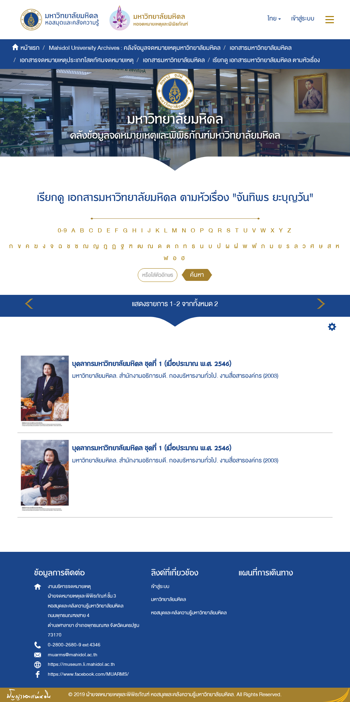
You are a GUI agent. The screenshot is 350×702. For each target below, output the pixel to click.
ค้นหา (197, 275)
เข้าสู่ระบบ (160, 586)
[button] (274, 19)
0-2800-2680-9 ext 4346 (74, 645)
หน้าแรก (30, 48)
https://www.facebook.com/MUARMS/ (88, 674)
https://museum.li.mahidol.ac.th (81, 664)
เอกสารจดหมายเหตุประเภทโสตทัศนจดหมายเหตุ (77, 60)
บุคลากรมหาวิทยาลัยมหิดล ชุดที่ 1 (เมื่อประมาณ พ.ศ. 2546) (151, 363)
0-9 (62, 230)
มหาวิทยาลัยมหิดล (168, 599)
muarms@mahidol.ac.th (72, 654)
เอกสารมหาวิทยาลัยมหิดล (261, 48)
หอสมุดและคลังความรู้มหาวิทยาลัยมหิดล (189, 612)
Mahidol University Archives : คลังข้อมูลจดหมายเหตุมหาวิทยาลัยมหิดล (134, 48)
